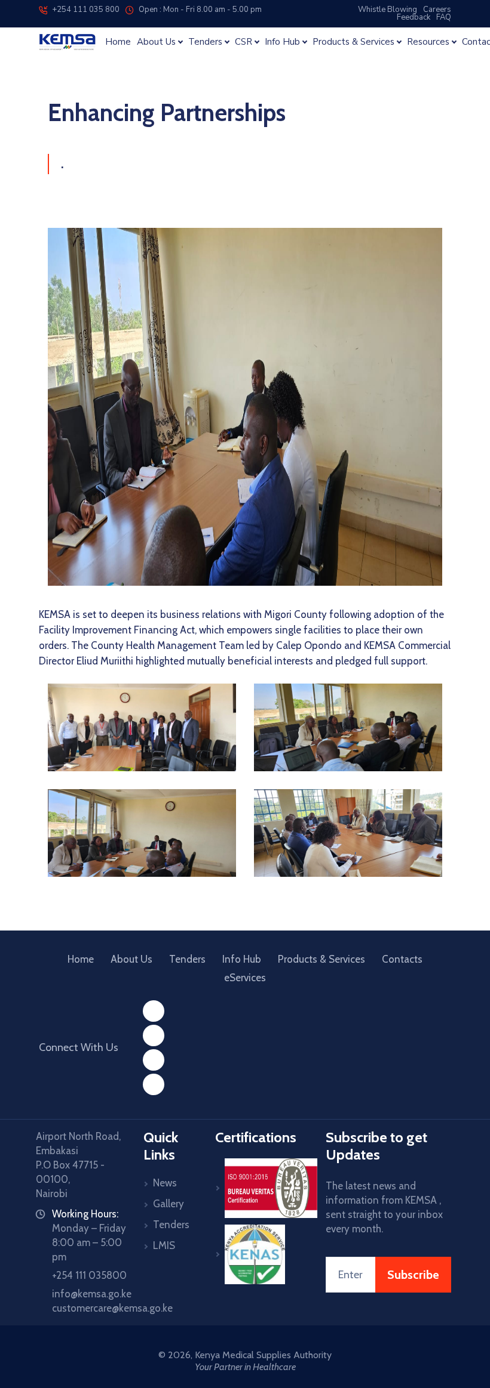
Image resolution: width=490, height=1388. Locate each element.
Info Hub (241, 959)
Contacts (402, 959)
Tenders (187, 959)
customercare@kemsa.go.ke (112, 1308)
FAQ (443, 17)
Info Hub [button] (282, 42)
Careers (437, 9)
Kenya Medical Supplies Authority (263, 1355)
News (165, 1183)
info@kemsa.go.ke (91, 1294)
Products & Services (321, 959)
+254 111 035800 (89, 1275)
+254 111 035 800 (83, 9)
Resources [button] (428, 42)
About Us (131, 959)
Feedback (413, 17)
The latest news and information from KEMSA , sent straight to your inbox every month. (384, 1207)
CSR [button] (243, 42)
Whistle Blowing (387, 9)
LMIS (164, 1245)
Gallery (168, 1204)
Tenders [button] (205, 42)
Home (118, 42)
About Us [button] (156, 42)
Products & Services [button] (353, 42)
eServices (245, 978)
